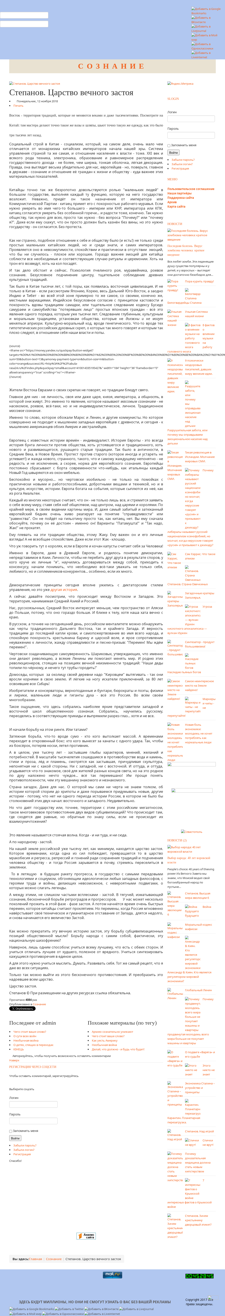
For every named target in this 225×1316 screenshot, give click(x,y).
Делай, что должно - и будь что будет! (118, 1049)
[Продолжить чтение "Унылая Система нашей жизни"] (175, 318)
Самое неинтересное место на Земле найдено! (199, 685)
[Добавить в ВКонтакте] (207, 19)
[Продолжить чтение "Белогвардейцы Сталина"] (192, 294)
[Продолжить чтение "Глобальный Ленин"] (175, 994)
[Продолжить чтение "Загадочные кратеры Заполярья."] (175, 599)
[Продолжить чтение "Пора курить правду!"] (175, 285)
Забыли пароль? (24, 1145)
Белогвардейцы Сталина (184, 303)
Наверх (14, 1060)
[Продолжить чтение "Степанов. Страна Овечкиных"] (192, 573)
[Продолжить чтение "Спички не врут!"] (192, 1142)
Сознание (39, 1004)
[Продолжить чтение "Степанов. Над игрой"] (175, 1135)
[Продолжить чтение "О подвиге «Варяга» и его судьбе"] (175, 1058)
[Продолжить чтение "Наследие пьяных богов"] (192, 661)
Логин (13, 1098)
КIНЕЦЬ (18, 1049)
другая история (64, 589)
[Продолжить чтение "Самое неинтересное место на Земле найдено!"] (175, 689)
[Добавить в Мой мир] (207, 37)
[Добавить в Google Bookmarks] (32, 1309)
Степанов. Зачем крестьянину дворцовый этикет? (198, 1220)
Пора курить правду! (199, 281)
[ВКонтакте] (12, 1082)
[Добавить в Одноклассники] (207, 46)
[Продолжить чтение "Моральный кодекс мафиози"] (175, 930)
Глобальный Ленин (198, 990)
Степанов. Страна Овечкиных (187, 584)
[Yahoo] (174, 106)
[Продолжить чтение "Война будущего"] (192, 908)
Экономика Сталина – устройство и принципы (200, 1087)
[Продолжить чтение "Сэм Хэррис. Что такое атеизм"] (175, 560)
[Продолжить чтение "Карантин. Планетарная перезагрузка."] (192, 1107)
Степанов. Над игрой (199, 1131)
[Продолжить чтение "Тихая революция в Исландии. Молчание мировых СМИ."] (175, 465)
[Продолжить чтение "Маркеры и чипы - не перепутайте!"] (192, 705)
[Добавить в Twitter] (69, 1309)
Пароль (14, 1114)
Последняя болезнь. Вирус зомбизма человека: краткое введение (185, 250)
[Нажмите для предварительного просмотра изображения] (34, 83)
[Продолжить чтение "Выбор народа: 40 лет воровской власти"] (191, 849)
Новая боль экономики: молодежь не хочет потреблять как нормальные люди (198, 733)
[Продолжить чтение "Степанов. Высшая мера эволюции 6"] (175, 903)
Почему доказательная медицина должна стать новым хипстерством (197, 1162)
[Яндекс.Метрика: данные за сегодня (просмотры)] (180, 83)
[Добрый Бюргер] (191, 807)
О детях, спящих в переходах (33, 1045)
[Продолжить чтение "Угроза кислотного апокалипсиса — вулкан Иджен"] (192, 615)
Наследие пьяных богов (184, 672)
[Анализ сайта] (86, 1236)
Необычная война (25, 1040)
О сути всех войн (24, 1036)
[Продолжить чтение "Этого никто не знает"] (192, 1069)
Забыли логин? (23, 1150)
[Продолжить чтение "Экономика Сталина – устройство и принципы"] (175, 1093)
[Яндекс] (9, 1082)
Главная (35, 1259)
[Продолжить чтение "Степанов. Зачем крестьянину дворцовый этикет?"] (175, 1226)
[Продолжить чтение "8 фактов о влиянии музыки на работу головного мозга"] (192, 336)
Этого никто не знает (209, 1070)
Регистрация (22, 1154)
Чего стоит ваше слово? (29, 1032)
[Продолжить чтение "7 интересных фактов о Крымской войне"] (192, 1189)
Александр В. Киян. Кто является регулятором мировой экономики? (189, 976)
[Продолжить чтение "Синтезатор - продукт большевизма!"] (175, 648)
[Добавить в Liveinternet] (207, 55)
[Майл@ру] (13, 1082)
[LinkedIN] (17, 1082)
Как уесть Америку (105, 1040)
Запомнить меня (25, 1131)
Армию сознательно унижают (112, 1032)
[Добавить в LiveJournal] (207, 28)
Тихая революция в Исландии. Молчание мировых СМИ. (200, 456)
